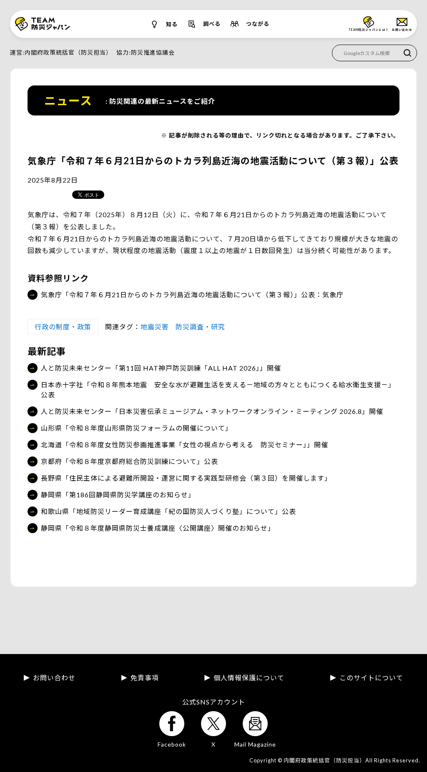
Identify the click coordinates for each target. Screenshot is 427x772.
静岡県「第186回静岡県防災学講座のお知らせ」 (118, 495)
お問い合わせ (54, 678)
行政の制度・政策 (63, 327)
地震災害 (155, 327)
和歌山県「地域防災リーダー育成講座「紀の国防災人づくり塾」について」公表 (168, 511)
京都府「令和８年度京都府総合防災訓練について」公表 (129, 461)
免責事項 (145, 678)
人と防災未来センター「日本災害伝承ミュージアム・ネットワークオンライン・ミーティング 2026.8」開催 (212, 411)
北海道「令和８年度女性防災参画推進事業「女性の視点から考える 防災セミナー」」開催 (184, 445)
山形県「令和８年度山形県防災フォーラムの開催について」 (136, 428)
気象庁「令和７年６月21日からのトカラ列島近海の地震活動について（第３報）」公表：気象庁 (192, 294)
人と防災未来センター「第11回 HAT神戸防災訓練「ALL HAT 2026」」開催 (161, 368)
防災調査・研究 (200, 327)
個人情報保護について (249, 678)
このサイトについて (371, 678)
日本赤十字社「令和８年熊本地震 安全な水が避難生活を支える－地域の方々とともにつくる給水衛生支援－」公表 (218, 390)
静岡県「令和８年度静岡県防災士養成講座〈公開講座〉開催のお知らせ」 (158, 528)
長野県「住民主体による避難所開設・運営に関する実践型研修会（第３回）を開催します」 (186, 478)
